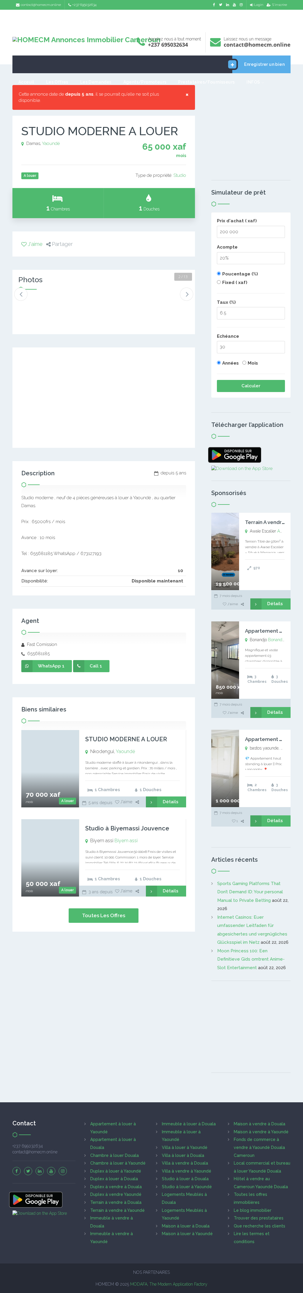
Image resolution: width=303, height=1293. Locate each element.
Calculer (250, 385)
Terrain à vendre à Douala (115, 1202)
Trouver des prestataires (258, 1218)
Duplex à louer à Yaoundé (115, 1171)
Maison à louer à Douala (185, 1226)
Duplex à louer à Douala (114, 1178)
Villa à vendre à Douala (185, 1163)
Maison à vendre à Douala (259, 1123)
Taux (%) (226, 302)
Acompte (227, 247)
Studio (179, 175)
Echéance (228, 336)
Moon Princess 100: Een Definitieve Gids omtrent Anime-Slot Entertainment (251, 959)
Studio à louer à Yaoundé (187, 1186)
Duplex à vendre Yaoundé (115, 1194)
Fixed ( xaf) (234, 282)
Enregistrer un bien (264, 64)
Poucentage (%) (240, 274)
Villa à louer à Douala (183, 1155)
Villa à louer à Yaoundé (184, 1147)
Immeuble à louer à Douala (189, 1123)
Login (258, 5)
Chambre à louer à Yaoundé (118, 1163)
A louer (67, 801)
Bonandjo (276, 639)
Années (230, 363)
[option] (34, 305)
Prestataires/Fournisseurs (206, 82)
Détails (170, 801)
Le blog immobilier (252, 1210)
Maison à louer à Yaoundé (187, 1233)
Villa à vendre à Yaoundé (186, 1171)
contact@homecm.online (41, 5)
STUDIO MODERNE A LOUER (126, 739)
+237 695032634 (84, 5)
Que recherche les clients (259, 1226)
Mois (253, 363)
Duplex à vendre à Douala (116, 1186)
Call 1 (96, 666)
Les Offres (57, 82)
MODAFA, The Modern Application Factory (168, 1284)
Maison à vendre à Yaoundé (261, 1131)
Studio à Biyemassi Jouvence (127, 828)
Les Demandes (96, 82)
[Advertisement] (151, 19)
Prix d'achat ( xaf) (237, 220)
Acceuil (26, 82)
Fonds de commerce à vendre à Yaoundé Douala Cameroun (259, 1147)
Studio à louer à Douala (185, 1178)
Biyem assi (126, 840)
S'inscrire (279, 5)
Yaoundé (51, 143)
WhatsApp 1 (51, 666)
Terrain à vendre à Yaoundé (117, 1210)
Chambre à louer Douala (114, 1155)
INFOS (253, 82)
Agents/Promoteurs (145, 82)
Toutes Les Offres (103, 915)
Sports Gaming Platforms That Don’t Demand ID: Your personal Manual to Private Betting (250, 892)
